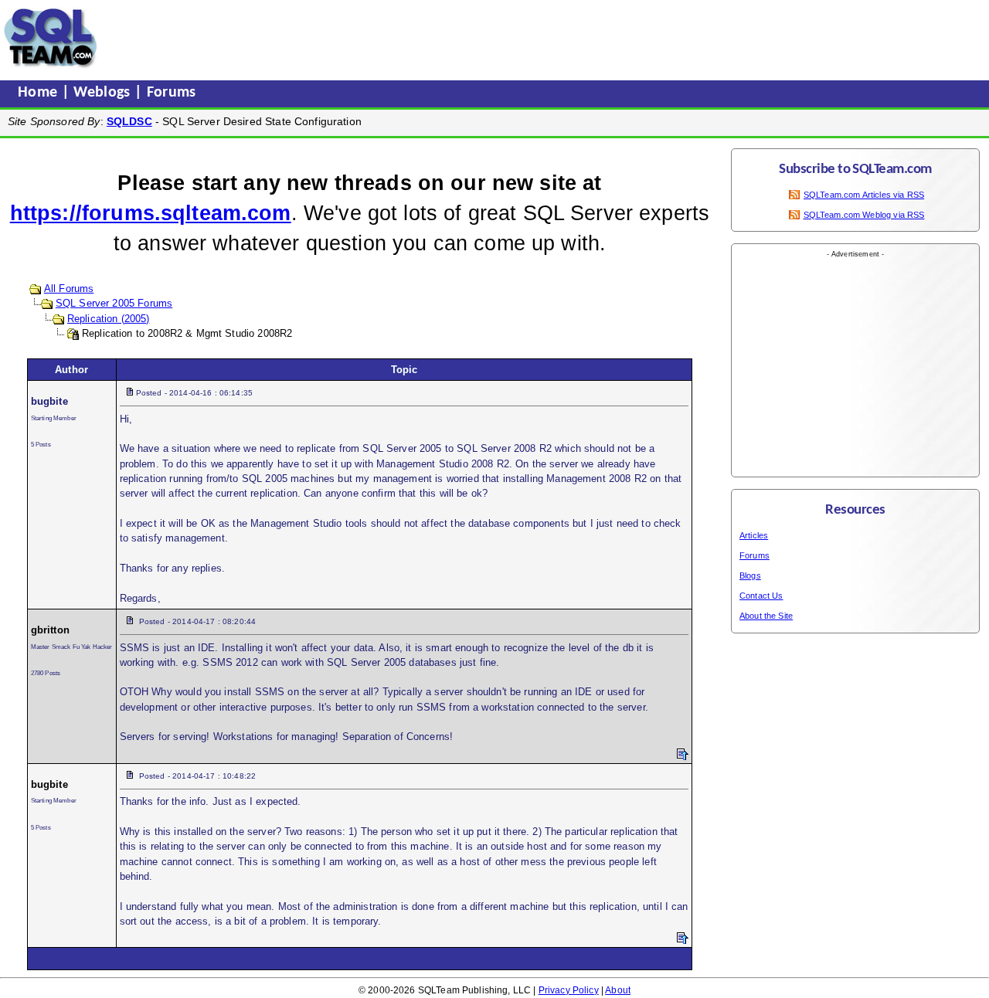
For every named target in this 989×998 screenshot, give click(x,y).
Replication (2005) (108, 318)
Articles (753, 535)
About (617, 990)
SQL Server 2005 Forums (114, 303)
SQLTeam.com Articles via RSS (864, 194)
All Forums (69, 288)
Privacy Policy (569, 990)
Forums (171, 92)
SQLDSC (129, 121)
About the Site (766, 615)
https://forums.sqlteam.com (150, 213)
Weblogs (103, 92)
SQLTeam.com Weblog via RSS (864, 214)
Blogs (750, 575)
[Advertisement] (396, 38)
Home (40, 92)
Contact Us (761, 595)
